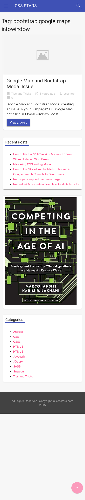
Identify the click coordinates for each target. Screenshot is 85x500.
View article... (18, 122)
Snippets (19, 371)
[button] (6, 6)
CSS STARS (26, 5)
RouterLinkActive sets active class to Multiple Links (46, 184)
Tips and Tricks (21, 93)
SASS (17, 366)
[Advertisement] (42, 456)
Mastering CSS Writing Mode (32, 164)
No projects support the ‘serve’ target (37, 179)
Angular (18, 331)
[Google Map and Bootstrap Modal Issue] (42, 54)
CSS (16, 336)
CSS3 (17, 341)
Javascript (19, 356)
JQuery (18, 361)
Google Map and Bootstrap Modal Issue (36, 83)
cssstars (69, 93)
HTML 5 (18, 346)
